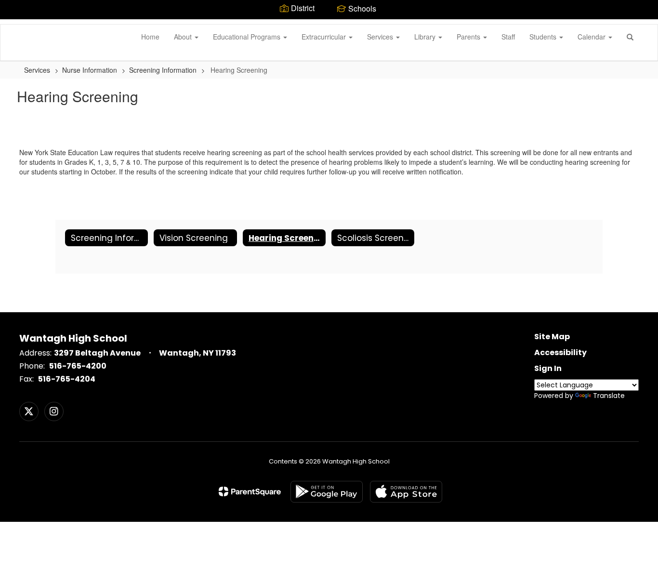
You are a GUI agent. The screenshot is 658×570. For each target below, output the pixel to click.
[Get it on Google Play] (326, 492)
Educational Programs (247, 36)
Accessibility (560, 352)
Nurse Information (89, 70)
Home (150, 36)
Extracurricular (325, 36)
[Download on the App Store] (406, 492)
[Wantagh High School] (15, 25)
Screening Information (163, 70)
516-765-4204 (66, 378)
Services (381, 36)
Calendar (592, 36)
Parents (469, 36)
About (184, 36)
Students (543, 36)
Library (425, 36)
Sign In (548, 368)
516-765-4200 (77, 365)
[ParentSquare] (249, 491)
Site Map (552, 336)
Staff (508, 36)
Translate (609, 395)
